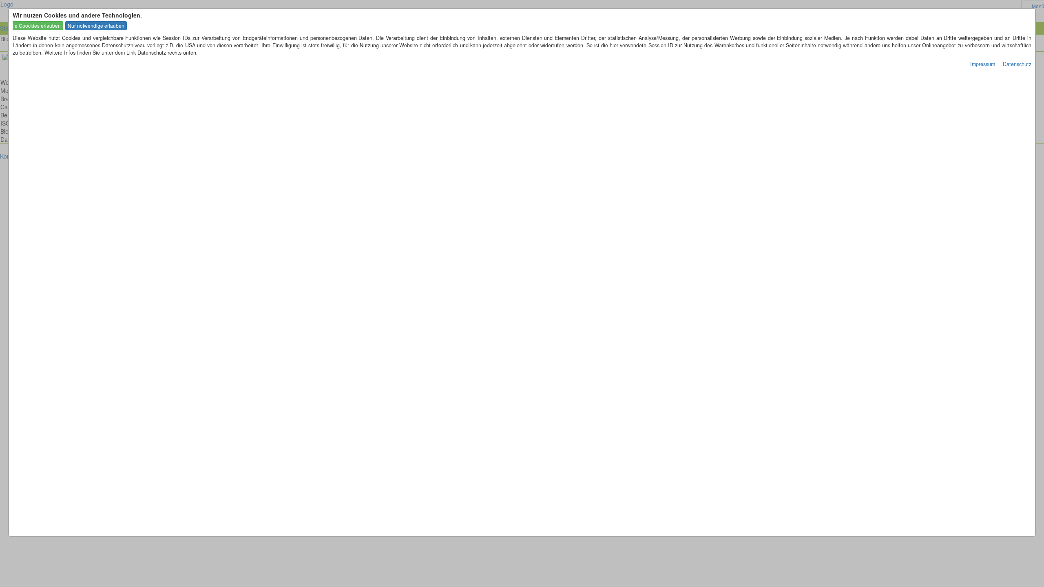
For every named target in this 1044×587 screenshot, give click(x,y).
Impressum (982, 64)
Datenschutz (1017, 64)
